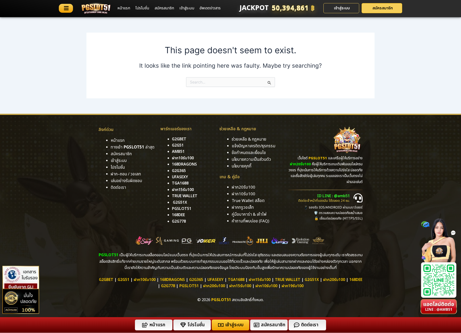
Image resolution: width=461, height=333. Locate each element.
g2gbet (179, 139)
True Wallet (184, 196)
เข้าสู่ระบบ (186, 8)
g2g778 (179, 221)
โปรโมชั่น (142, 8)
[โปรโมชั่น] (183, 325)
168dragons (184, 164)
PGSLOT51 (189, 286)
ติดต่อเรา (118, 187)
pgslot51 (181, 209)
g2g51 (178, 145)
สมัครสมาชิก (164, 8)
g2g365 (179, 171)
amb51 (178, 152)
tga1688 (180, 183)
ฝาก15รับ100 (183, 190)
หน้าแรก (123, 8)
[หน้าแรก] (145, 325)
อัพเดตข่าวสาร (210, 8)
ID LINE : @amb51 (333, 196)
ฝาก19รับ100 (292, 286)
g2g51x (180, 202)
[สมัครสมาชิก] (256, 325)
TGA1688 (236, 280)
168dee (355, 280)
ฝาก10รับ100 (183, 158)
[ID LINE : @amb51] (358, 197)
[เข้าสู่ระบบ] (221, 325)
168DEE (178, 215)
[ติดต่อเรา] (296, 325)
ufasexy (180, 177)
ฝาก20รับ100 (334, 280)
